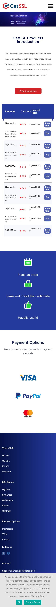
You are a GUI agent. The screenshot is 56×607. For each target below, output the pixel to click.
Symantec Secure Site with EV (11, 144)
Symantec (7, 495)
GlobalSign (7, 500)
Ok (19, 602)
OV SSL (6, 461)
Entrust (5, 505)
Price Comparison (28, 91)
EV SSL (5, 466)
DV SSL (6, 455)
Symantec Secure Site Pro (11, 165)
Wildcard (6, 471)
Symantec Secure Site (11, 123)
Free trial (47, 124)
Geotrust (6, 511)
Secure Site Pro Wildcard (11, 229)
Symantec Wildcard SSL (11, 208)
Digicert (6, 489)
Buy (47, 133)
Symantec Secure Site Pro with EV (11, 187)
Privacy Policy (33, 602)
